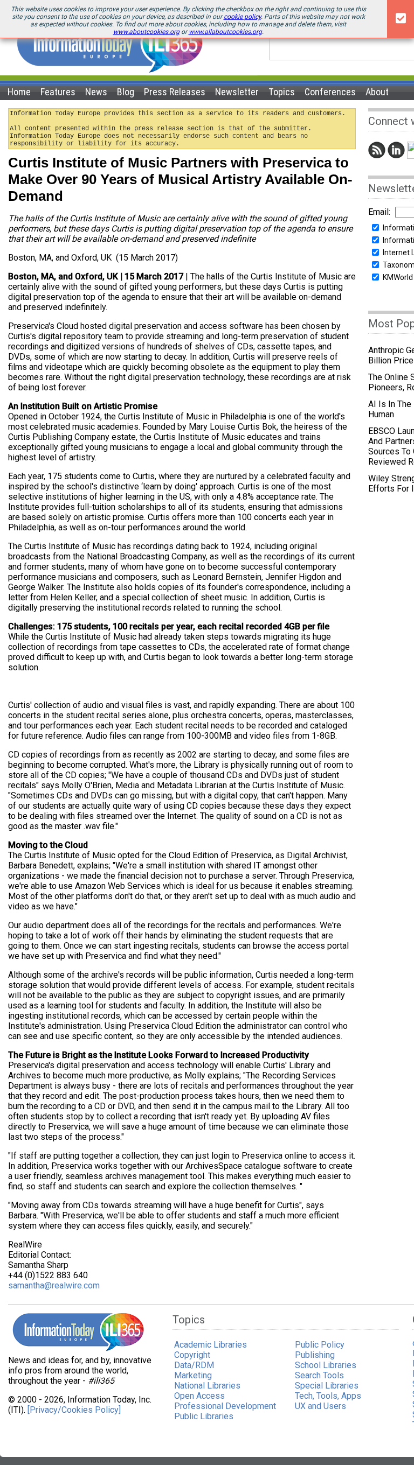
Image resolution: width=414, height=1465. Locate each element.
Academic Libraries (210, 1345)
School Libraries (325, 1365)
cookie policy (242, 16)
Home (19, 91)
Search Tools (319, 1375)
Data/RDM (194, 1365)
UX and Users (320, 1406)
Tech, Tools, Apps (328, 1396)
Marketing (193, 1375)
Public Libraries (203, 1416)
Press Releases (174, 91)
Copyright (192, 1355)
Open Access (199, 1396)
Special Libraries (326, 1385)
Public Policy (319, 1345)
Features (57, 91)
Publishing (315, 1355)
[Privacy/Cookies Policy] (74, 1410)
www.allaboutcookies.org (225, 32)
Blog (125, 91)
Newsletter (237, 91)
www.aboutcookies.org (146, 32)
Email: (379, 212)
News (96, 91)
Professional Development (225, 1406)
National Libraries (207, 1385)
